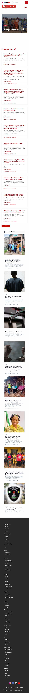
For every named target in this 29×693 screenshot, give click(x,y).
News (5, 25)
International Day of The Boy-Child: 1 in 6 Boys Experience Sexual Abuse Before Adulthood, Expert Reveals (14, 127)
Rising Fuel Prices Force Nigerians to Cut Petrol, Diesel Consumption (13, 332)
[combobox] (18, 2)
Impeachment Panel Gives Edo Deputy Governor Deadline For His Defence (13, 178)
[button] (25, 7)
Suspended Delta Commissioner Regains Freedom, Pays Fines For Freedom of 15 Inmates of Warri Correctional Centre (12, 261)
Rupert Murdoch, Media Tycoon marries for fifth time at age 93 (14, 109)
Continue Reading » (7, 62)
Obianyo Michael (8, 32)
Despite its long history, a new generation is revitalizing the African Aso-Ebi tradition (14, 55)
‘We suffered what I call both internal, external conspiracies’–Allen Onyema (13, 195)
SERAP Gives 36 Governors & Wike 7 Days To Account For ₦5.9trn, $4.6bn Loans (14, 211)
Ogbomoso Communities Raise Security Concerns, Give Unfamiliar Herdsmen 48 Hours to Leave (14, 29)
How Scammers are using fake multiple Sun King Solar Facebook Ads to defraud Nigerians (14, 161)
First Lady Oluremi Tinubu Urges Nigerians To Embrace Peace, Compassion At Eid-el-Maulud (12, 437)
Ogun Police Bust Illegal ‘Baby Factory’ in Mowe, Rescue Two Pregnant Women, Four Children (14, 473)
